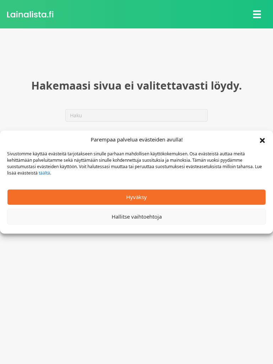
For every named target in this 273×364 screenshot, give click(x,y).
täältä (44, 173)
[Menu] (257, 14)
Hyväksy (136, 196)
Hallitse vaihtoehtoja (137, 216)
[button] (262, 139)
